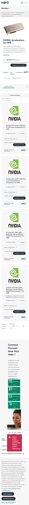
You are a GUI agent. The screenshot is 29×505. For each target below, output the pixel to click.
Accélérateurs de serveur (20, 12)
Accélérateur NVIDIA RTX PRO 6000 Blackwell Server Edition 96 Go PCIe (15, 296)
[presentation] (27, 86)
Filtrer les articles (15, 95)
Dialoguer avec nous (16, 78)
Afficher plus (6, 55)
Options (12, 12)
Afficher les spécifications (9, 138)
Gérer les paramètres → (8, 502)
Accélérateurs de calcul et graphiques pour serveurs (11, 14)
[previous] (17, 326)
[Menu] (26, 2)
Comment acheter (15, 405)
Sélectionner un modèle (18, 65)
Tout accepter (7, 494)
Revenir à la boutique (6, 12)
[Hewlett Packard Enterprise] (5, 2)
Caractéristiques (19, 72)
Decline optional (8, 498)
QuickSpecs (5, 72)
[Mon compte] (22, 2)
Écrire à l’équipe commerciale (12, 453)
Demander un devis (19, 144)
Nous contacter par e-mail (16, 398)
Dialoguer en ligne (15, 383)
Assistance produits (15, 390)
